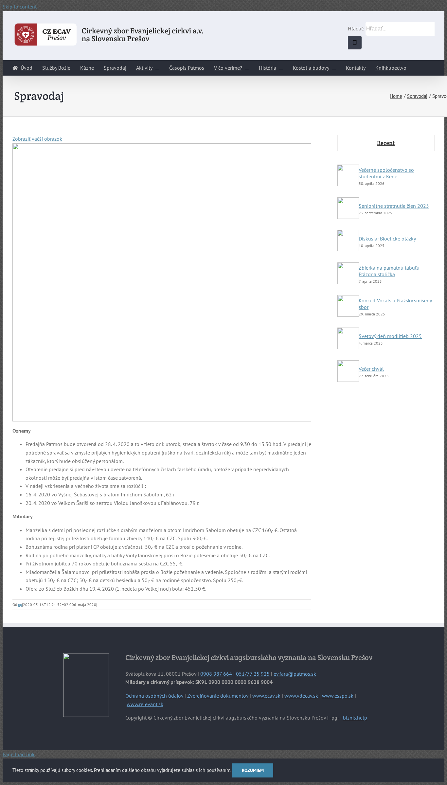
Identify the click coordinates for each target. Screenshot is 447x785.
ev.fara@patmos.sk (295, 673)
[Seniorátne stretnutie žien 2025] (348, 217)
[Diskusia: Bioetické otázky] (348, 249)
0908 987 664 (216, 673)
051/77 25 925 (253, 673)
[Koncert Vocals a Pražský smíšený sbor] (348, 315)
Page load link (19, 754)
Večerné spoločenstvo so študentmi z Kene (386, 173)
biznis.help (355, 717)
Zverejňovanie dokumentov (217, 695)
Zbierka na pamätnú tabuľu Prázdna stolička (389, 270)
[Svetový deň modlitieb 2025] (348, 347)
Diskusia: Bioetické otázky (387, 238)
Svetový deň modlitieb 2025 (390, 336)
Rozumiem (253, 770)
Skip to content (20, 6)
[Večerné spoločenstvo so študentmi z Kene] (348, 184)
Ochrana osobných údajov (154, 695)
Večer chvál (371, 369)
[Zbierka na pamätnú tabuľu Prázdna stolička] (348, 282)
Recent (386, 143)
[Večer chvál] (348, 380)
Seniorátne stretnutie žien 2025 (394, 206)
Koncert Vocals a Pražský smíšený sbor (395, 303)
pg (20, 604)
